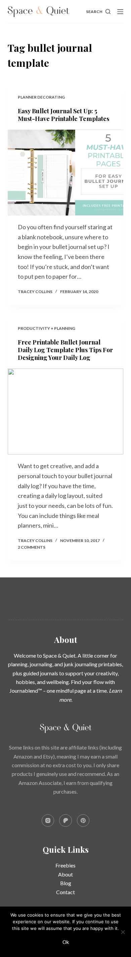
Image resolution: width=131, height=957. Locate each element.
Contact (65, 892)
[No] (122, 932)
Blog (65, 883)
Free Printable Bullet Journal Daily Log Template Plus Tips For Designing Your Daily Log (65, 350)
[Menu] (120, 12)
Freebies (65, 865)
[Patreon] (65, 820)
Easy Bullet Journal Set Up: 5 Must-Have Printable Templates (63, 115)
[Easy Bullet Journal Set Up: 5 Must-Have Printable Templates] (65, 173)
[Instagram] (48, 820)
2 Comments (31, 547)
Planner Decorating (41, 97)
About (65, 874)
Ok (65, 942)
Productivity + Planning (46, 328)
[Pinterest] (83, 820)
